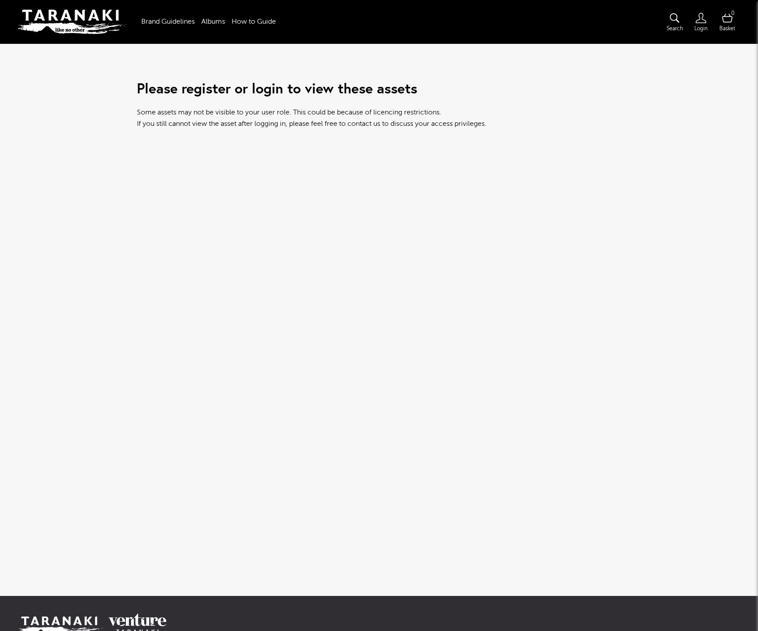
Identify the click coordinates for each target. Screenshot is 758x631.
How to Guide (254, 21)
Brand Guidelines (168, 21)
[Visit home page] (72, 21)
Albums (213, 21)
